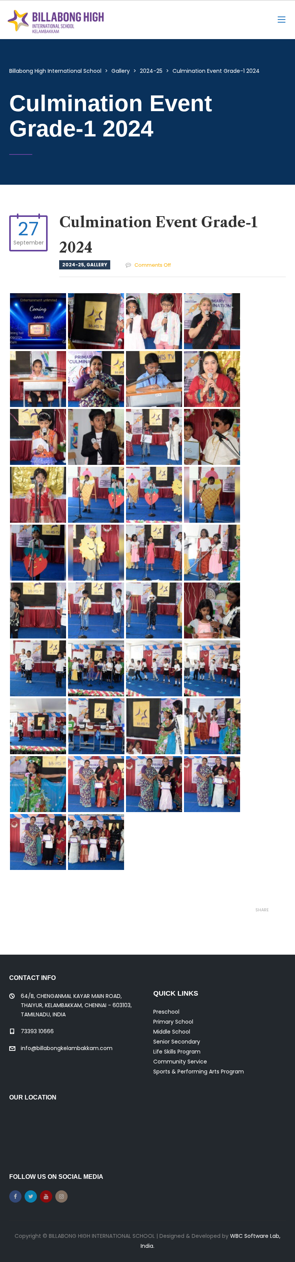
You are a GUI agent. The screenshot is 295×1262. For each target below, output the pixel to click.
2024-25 (73, 264)
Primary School (173, 1022)
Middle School (171, 1032)
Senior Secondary (176, 1041)
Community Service (180, 1061)
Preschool (166, 1012)
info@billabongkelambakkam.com (67, 1048)
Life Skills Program (177, 1051)
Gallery (96, 264)
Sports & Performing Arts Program (198, 1071)
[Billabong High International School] (56, 19)
